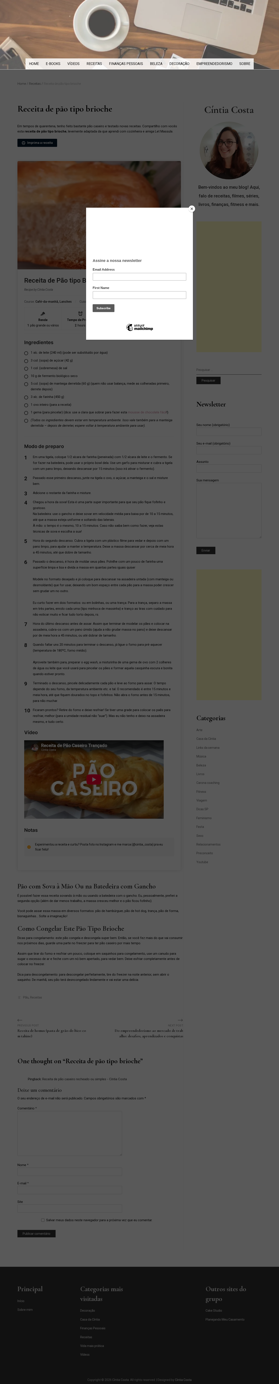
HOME (34, 64)
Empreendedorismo (214, 64)
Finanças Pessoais (126, 64)
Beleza (156, 64)
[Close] (192, 208)
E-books (53, 64)
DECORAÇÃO (179, 64)
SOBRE (244, 64)
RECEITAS (94, 64)
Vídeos (73, 64)
